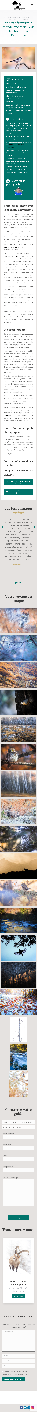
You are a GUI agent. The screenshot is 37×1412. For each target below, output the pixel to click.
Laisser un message (10, 1177)
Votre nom (7, 1145)
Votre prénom (9, 1134)
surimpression (9, 415)
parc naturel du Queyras (14, 247)
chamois (18, 256)
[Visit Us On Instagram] (32, 1409)
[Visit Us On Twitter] (25, 1409)
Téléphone (8, 1166)
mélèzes (7, 242)
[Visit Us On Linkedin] (29, 1409)
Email (5, 1156)
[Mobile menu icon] (32, 5)
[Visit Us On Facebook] (21, 1409)
